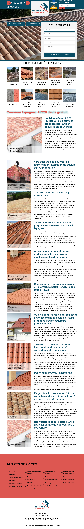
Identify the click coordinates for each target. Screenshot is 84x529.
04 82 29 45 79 (18, 2)
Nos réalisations (15, 24)
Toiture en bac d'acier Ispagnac (16, 479)
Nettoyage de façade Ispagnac (34, 472)
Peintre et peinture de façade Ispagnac (70, 472)
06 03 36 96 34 (51, 519)
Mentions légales (53, 526)
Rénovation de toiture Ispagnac (16, 473)
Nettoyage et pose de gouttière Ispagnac (52, 484)
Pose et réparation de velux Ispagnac (34, 487)
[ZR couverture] (40, 8)
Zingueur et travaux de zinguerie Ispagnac (33, 479)
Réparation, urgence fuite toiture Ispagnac (16, 485)
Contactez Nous (35, 24)
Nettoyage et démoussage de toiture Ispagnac (68, 479)
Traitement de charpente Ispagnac (51, 478)
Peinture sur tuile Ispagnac (50, 472)
